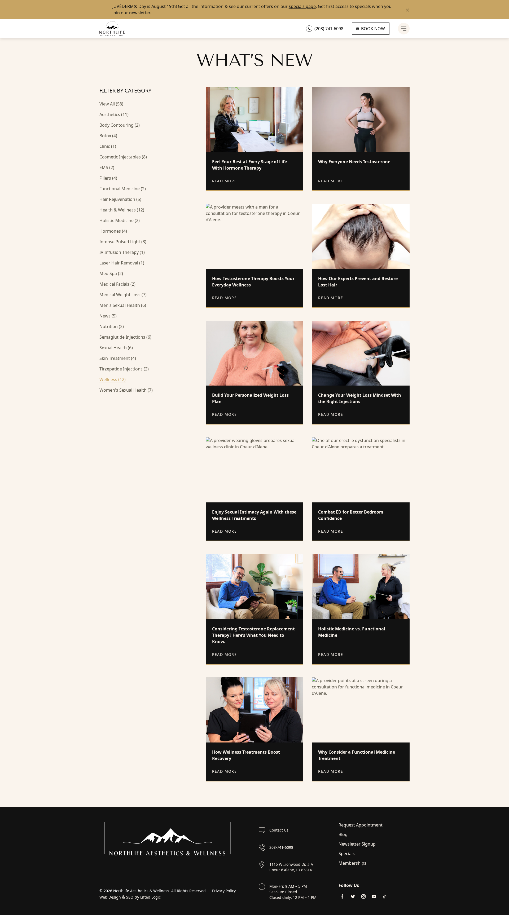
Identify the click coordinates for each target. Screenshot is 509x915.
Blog (343, 834)
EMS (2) (106, 167)
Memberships (352, 863)
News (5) (108, 316)
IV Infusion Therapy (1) (122, 252)
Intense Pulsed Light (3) (122, 242)
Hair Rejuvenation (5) (120, 199)
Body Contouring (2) (119, 125)
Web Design (110, 897)
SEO (129, 897)
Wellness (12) (112, 379)
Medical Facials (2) (117, 284)
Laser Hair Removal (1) (121, 263)
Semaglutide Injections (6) (125, 337)
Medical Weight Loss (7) (123, 295)
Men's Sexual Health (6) (122, 305)
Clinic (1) (107, 146)
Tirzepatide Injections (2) (124, 369)
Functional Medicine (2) (122, 189)
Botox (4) (108, 136)
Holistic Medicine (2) (119, 220)
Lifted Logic (150, 897)
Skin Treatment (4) (117, 358)
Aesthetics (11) (114, 114)
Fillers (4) (108, 178)
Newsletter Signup (357, 844)
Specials (347, 853)
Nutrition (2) (111, 326)
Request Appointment (361, 825)
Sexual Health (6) (116, 348)
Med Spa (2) (111, 273)
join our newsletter (131, 13)
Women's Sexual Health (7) (126, 390)
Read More (224, 180)
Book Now (373, 29)
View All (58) (111, 104)
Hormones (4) (113, 231)
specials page (302, 6)
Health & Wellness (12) (121, 210)
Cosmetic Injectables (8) (123, 157)
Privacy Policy (224, 890)
